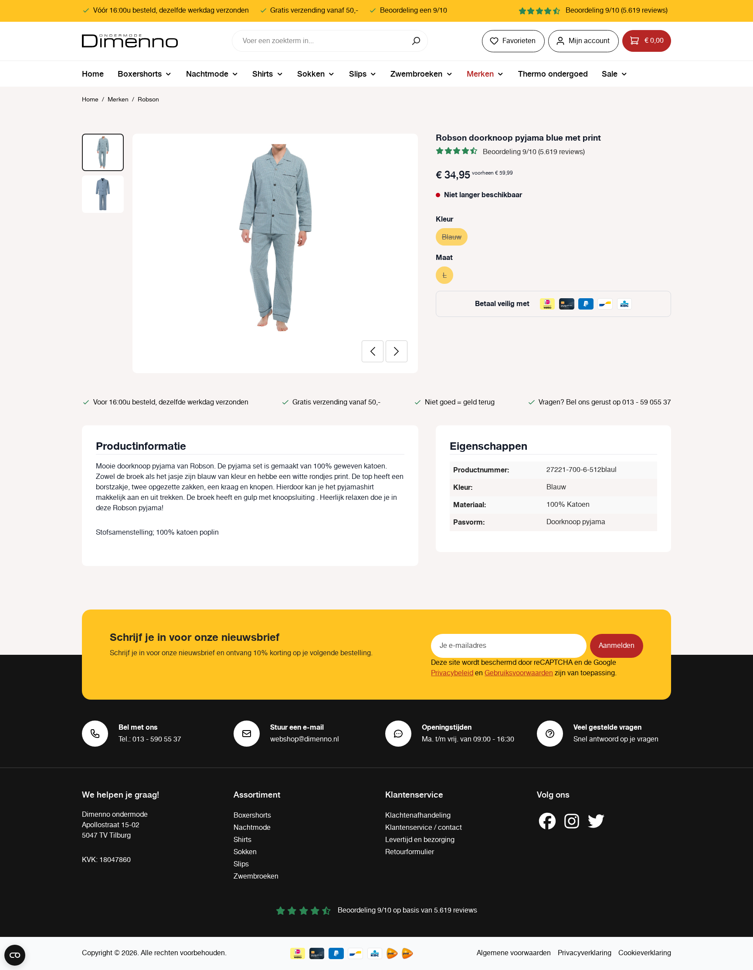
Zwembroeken (256, 876)
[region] (250, 253)
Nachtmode (252, 827)
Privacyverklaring (584, 953)
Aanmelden (616, 645)
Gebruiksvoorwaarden (519, 673)
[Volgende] (396, 351)
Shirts (242, 840)
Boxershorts (252, 815)
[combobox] (319, 41)
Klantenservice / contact (423, 827)
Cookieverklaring (644, 953)
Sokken (245, 852)
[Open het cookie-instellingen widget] (14, 955)
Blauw (455, 237)
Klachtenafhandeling (418, 815)
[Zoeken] (417, 41)
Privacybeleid (452, 673)
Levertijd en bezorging (420, 840)
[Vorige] (372, 351)
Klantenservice (414, 794)
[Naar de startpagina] (130, 40)
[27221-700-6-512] (275, 237)
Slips (241, 864)
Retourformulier (409, 852)
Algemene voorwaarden (514, 953)
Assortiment (257, 794)
